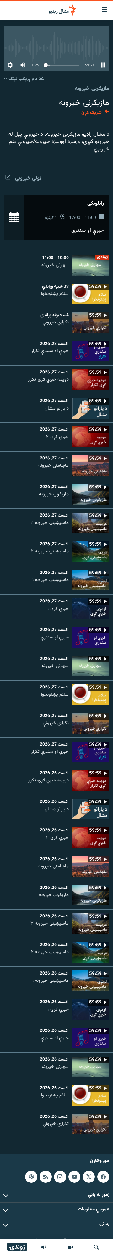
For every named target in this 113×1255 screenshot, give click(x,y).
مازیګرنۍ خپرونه (92, 88)
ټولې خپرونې (28, 178)
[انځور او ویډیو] (70, 1247)
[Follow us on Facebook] (103, 1177)
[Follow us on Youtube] (74, 1177)
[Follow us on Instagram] (60, 1177)
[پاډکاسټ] (31, 1177)
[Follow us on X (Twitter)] (89, 1177)
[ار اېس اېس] (45, 1177)
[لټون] (96, 1247)
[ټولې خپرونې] (44, 1247)
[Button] (95, 114)
